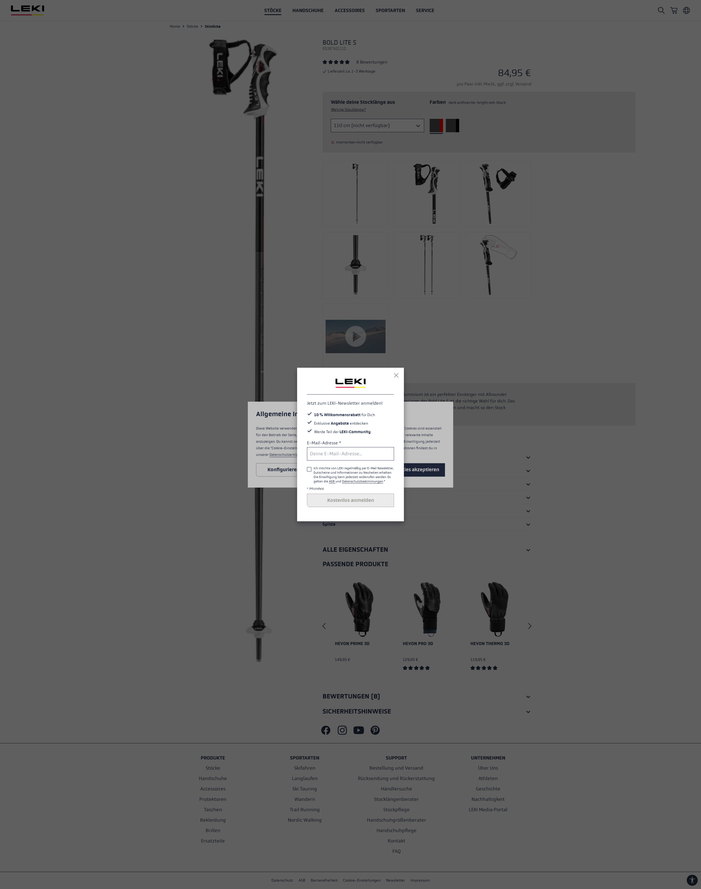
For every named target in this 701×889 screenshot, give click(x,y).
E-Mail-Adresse (324, 442)
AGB (332, 481)
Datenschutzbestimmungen (362, 481)
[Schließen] (396, 375)
